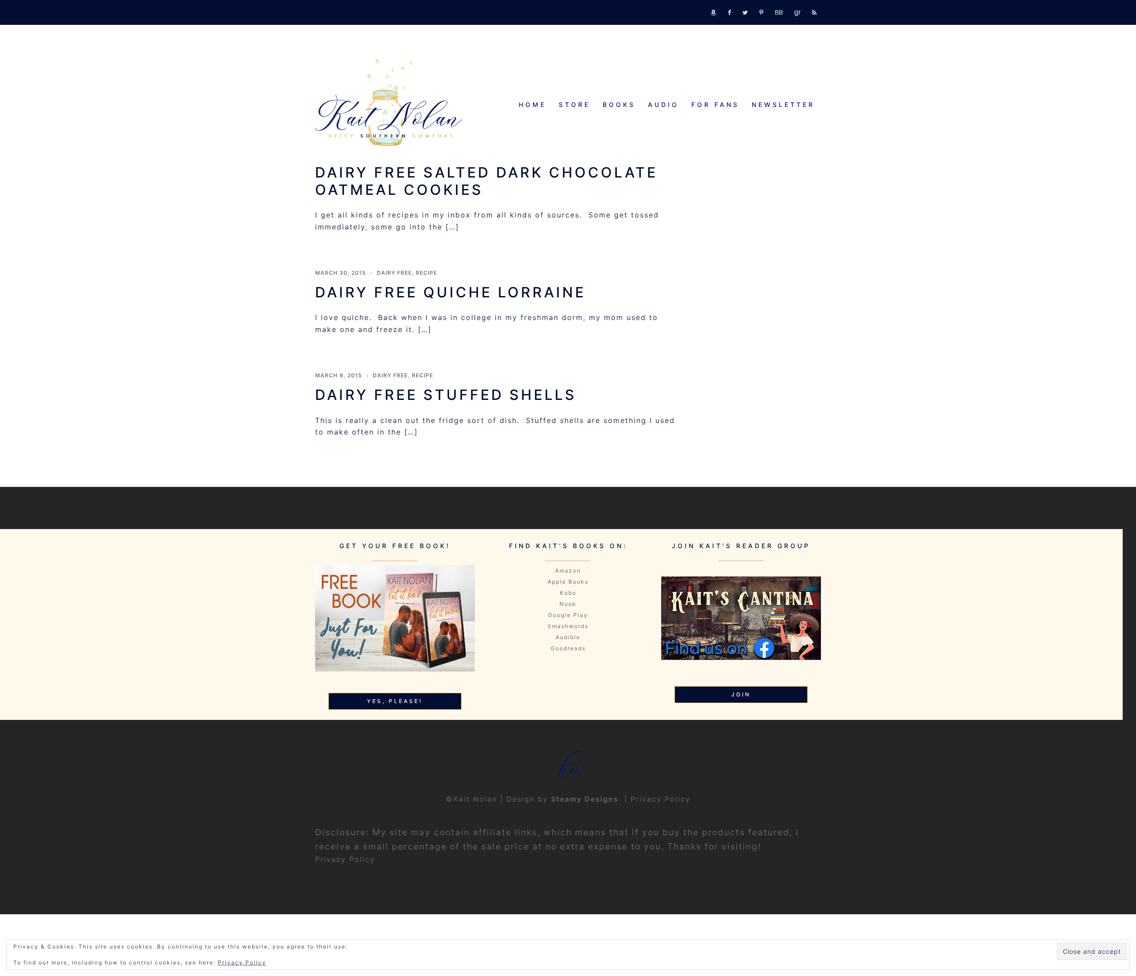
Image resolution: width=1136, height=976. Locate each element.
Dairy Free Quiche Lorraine (450, 292)
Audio (663, 104)
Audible (568, 637)
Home (532, 104)
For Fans (715, 104)
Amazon (568, 570)
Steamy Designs (586, 798)
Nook (568, 604)
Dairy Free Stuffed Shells (445, 394)
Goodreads (568, 648)
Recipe (426, 272)
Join (741, 694)
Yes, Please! (395, 701)
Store (574, 104)
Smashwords (568, 626)
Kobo (568, 592)
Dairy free (394, 272)
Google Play (568, 615)
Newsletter (783, 104)
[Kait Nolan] (388, 102)
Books (619, 104)
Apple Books (568, 581)
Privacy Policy (660, 798)
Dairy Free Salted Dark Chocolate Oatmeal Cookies (486, 181)
